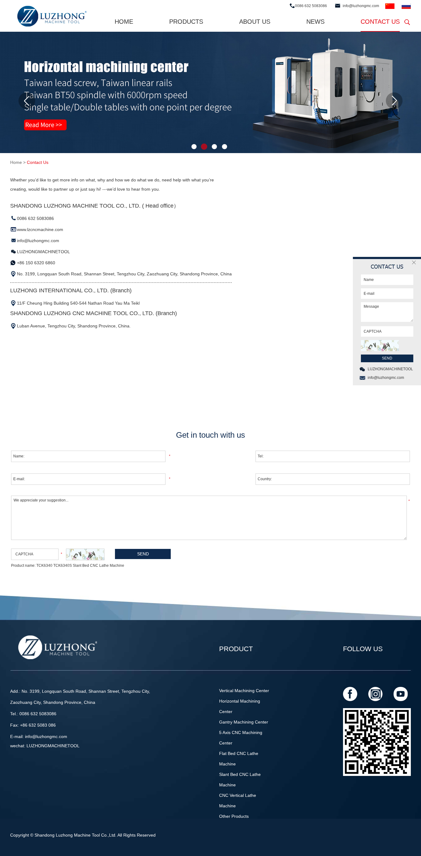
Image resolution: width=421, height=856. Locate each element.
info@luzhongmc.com (361, 6)
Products (186, 21)
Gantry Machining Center (243, 722)
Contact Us (380, 21)
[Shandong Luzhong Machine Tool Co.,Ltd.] (51, 16)
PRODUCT (236, 649)
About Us (254, 21)
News (315, 21)
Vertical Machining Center (244, 690)
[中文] (389, 6)
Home (124, 21)
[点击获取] (85, 554)
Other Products (234, 816)
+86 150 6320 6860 (36, 262)
